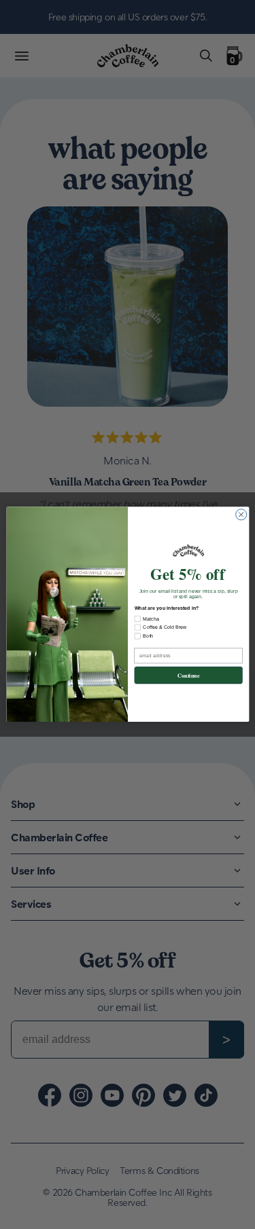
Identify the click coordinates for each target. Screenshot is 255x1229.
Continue (188, 676)
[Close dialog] (240, 514)
